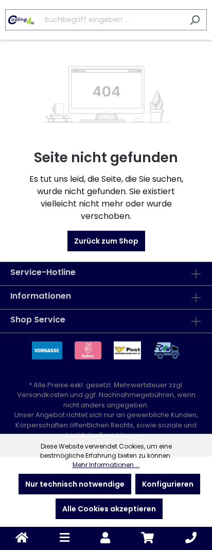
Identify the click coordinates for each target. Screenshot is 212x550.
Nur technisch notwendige (75, 484)
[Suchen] (195, 19)
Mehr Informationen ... (106, 464)
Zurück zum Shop (106, 241)
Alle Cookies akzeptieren (109, 509)
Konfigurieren (167, 484)
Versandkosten (42, 395)
